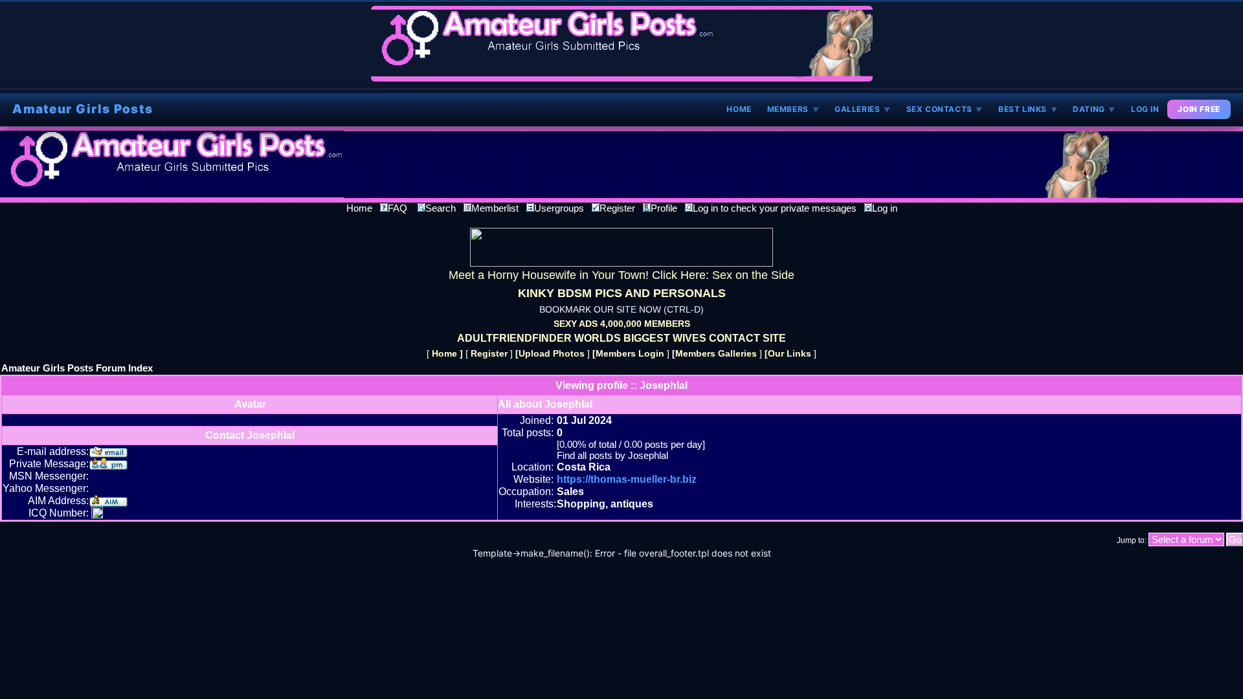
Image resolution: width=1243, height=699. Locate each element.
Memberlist (495, 208)
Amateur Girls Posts (82, 109)
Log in (884, 208)
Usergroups (559, 208)
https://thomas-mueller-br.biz (627, 479)
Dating (1094, 109)
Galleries (862, 109)
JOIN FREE (1199, 109)
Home (738, 109)
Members (793, 109)
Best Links (1027, 109)
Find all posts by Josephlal (612, 455)
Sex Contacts (944, 109)
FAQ (397, 208)
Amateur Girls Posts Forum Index (77, 367)
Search (440, 208)
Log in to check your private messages (775, 208)
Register (617, 208)
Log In (1145, 109)
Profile (664, 208)
